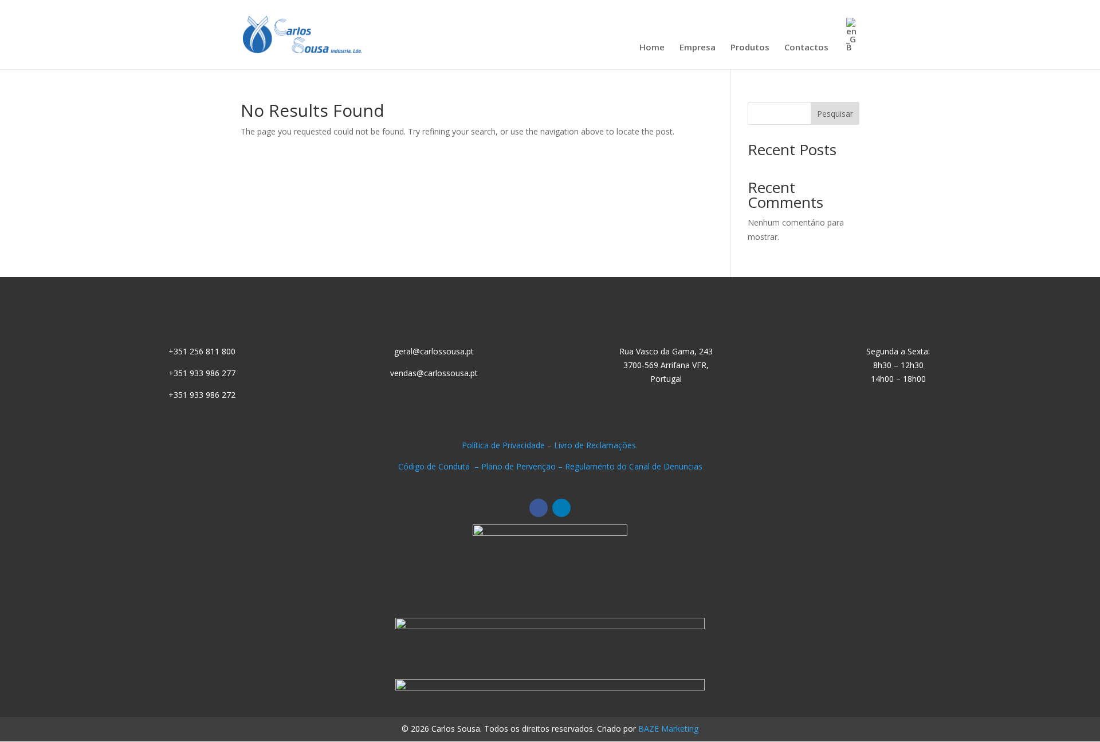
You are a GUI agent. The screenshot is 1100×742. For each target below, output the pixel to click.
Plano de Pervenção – (523, 466)
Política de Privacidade (503, 445)
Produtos (749, 48)
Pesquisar (835, 113)
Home (652, 48)
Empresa (697, 48)
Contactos (806, 48)
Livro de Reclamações (596, 445)
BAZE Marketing (668, 728)
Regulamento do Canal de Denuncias (633, 466)
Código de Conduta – (439, 466)
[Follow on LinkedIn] (561, 508)
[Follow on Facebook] (538, 508)
